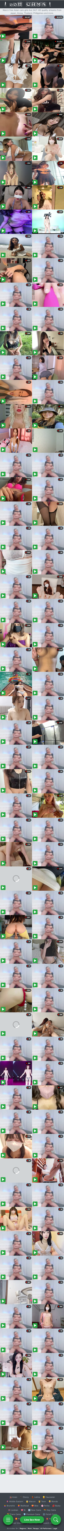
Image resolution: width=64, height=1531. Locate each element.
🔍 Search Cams (47, 1523)
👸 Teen (42, 1501)
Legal (55, 1528)
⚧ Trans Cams (14, 1514)
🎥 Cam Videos (16, 1523)
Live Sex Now (32, 1519)
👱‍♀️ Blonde (53, 1501)
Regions (23, 1528)
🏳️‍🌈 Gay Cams (50, 1510)
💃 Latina (35, 1497)
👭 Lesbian (13, 1510)
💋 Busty (56, 1505)
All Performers (45, 1528)
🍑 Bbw (34, 1505)
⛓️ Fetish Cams (50, 1514)
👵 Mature (31, 1501)
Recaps (36, 1528)
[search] (56, 1519)
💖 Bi (23, 1510)
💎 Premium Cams (31, 1514)
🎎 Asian (13, 1497)
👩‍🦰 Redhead (23, 1505)
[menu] (8, 1519)
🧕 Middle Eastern (14, 1501)
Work (30, 1528)
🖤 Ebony (24, 1497)
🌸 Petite (45, 1505)
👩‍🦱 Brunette (9, 1505)
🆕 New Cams (34, 1510)
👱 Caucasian (49, 1497)
